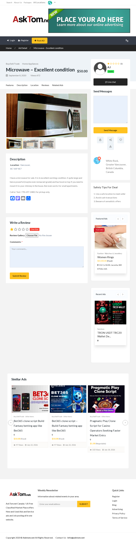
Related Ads (57, 85)
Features (10, 85)
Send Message (110, 130)
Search (9, 2)
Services (100, 329)
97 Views (19, 445)
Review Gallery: (17, 235)
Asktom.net (29, 537)
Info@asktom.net (76, 537)
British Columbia (114, 168)
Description (22, 85)
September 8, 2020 (17, 75)
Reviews (45, 85)
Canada (110, 171)
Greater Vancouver (116, 164)
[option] (110, 249)
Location (35, 85)
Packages (28, 2)
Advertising (117, 509)
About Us (18, 2)
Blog (114, 505)
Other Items (29, 417)
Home (9, 48)
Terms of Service (119, 517)
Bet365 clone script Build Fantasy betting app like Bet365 (29, 425)
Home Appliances (30, 63)
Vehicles (100, 253)
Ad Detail (22, 48)
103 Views (96, 450)
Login (12, 40)
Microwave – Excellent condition (48, 48)
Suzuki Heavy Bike (108, 257)
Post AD (41, 40)
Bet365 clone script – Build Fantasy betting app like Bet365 (67, 425)
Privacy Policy (118, 513)
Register (25, 40)
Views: (35, 75)
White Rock (112, 160)
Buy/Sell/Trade (13, 63)
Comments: (16, 242)
